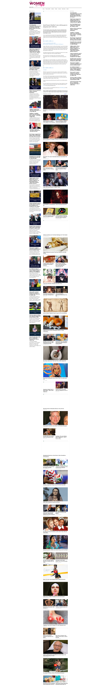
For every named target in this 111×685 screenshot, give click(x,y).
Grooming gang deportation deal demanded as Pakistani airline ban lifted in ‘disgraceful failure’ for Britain (35, 18)
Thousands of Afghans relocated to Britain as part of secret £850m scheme (35, 241)
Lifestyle (59, 8)
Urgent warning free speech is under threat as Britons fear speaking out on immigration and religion (35, 196)
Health (67, 8)
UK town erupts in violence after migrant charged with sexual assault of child (35, 308)
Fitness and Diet (48, 8)
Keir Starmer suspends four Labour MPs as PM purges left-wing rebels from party (35, 128)
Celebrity (52, 8)
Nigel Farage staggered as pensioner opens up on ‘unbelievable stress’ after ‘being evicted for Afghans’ (35, 42)
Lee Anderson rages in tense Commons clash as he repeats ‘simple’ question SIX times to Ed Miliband (35, 262)
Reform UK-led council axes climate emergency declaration (35, 83)
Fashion (56, 8)
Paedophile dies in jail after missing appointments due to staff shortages (35, 149)
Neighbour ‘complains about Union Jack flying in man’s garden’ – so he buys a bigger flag (35, 106)
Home (43, 8)
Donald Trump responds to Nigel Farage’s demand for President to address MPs (35, 219)
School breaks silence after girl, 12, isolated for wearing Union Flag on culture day (35, 330)
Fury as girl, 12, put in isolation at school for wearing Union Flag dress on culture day (35, 285)
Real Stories (63, 8)
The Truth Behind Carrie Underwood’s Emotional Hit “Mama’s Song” (35, 63)
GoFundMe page (62, 87)
